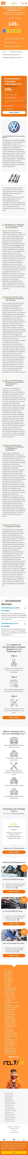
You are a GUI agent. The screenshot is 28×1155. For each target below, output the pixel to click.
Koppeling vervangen (10, 1021)
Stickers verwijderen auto (11, 1043)
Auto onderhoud (9, 978)
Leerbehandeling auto (10, 1026)
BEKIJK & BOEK (14, 112)
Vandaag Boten (8, 1098)
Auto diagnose (8, 977)
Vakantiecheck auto (10, 1048)
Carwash (7, 1004)
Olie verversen (8, 1029)
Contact (14, 1130)
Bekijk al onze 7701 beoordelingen (14, 848)
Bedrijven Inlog (14, 1132)
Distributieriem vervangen (11, 1007)
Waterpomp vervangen (10, 1050)
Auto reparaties (8, 980)
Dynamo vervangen (10, 1009)
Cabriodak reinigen (9, 996)
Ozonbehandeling (9, 1031)
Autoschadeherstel (9, 991)
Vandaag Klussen (9, 1093)
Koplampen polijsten (10, 1018)
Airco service (8, 975)
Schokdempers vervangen (11, 1039)
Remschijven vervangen (11, 1034)
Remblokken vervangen (11, 1032)
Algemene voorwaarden (14, 1126)
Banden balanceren (9, 992)
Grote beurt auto (9, 1012)
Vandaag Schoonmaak (10, 1110)
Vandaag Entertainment (10, 1103)
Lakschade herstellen (10, 1023)
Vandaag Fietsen (9, 1105)
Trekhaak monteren (10, 1045)
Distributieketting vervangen (12, 1005)
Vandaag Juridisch (9, 1107)
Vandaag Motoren (9, 1100)
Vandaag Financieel (10, 1116)
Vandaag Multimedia (10, 1109)
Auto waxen (8, 985)
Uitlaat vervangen (9, 1046)
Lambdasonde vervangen (11, 1025)
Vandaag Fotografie (9, 1121)
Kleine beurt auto (9, 1016)
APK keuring (8, 970)
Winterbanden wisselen (10, 1052)
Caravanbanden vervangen (11, 1002)
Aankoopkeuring (9, 972)
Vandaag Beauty (9, 1096)
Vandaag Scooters (9, 1112)
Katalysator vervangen (10, 1014)
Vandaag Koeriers (9, 1095)
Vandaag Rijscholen (10, 1102)
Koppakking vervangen (10, 1019)
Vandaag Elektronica (10, 1114)
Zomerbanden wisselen (10, 1053)
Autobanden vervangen (10, 987)
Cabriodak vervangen (10, 998)
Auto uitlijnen (8, 984)
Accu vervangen (9, 973)
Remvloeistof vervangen (11, 1036)
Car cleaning (8, 1000)
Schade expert (8, 1038)
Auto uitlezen (8, 982)
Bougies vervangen (9, 994)
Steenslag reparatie (9, 1041)
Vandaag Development (10, 1117)
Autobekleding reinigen (10, 989)
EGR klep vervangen (10, 1011)
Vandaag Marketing (9, 1119)
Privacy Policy (14, 1128)
